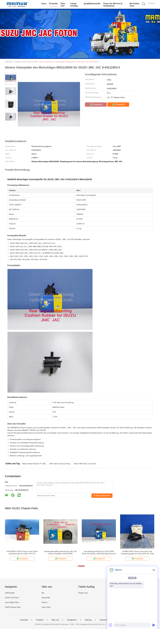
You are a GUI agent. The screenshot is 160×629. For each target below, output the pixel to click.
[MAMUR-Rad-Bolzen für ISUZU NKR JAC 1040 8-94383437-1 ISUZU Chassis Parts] (60, 531)
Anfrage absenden (102, 495)
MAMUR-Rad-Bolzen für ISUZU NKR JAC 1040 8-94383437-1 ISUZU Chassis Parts (60, 553)
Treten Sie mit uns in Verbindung (112, 5)
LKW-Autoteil (9, 593)
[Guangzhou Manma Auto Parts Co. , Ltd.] (17, 4)
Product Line (83, 593)
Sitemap (88, 620)
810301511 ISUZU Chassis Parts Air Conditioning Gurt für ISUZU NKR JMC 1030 (137, 553)
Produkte (53, 4)
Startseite (24, 620)
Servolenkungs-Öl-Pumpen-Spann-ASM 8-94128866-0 (99, 553)
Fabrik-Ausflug (74, 5)
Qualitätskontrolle (92, 4)
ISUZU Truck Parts (12, 598)
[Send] (154, 625)
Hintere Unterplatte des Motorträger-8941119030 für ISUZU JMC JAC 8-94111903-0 (69, 62)
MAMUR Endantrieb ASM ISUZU (22, 551)
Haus (43, 4)
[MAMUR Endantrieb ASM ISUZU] (22, 531)
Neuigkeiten (72, 620)
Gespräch (97, 104)
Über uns (63, 5)
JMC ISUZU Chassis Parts (59, 464)
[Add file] (110, 625)
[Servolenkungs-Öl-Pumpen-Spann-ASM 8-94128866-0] (99, 531)
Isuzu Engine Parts (12, 602)
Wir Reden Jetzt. (134, 5)
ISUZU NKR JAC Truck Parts (85, 464)
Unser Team (46, 607)
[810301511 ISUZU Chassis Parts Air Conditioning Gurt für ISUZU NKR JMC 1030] (137, 531)
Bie (43, 593)
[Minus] (153, 569)
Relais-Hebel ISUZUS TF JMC (34, 464)
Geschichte (46, 598)
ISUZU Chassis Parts (13, 607)
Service (44, 602)
